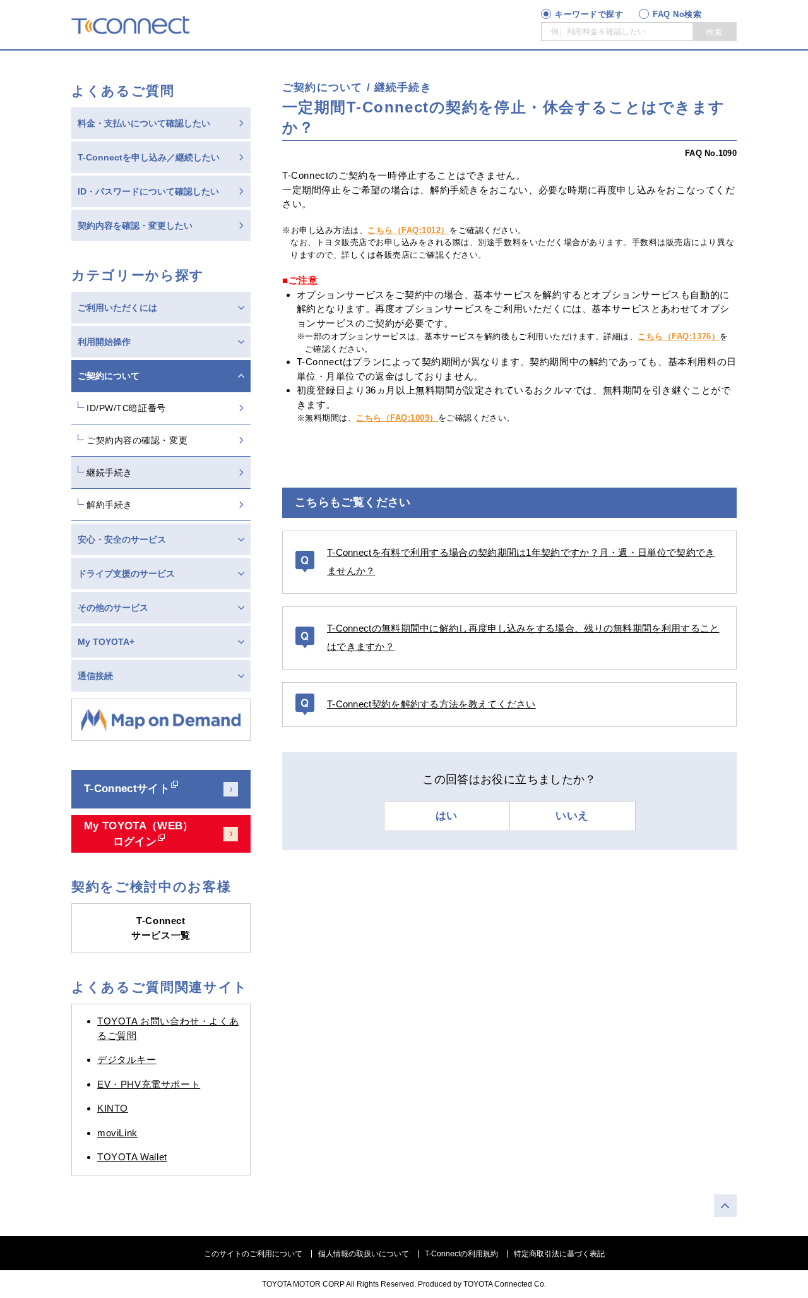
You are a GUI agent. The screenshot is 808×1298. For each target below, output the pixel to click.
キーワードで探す (589, 14)
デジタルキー (127, 1059)
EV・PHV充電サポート (148, 1084)
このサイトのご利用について (253, 1254)
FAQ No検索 (677, 14)
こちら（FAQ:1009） (397, 418)
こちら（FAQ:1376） (679, 336)
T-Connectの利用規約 (461, 1254)
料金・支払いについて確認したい (144, 123)
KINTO (112, 1108)
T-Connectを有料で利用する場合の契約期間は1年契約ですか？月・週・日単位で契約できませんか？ (521, 561)
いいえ (572, 816)
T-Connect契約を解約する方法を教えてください (431, 704)
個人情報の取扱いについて (363, 1254)
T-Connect (130, 24)
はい (447, 816)
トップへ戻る (725, 1205)
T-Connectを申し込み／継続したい (149, 157)
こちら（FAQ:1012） (408, 230)
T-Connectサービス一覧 (161, 927)
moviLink (117, 1132)
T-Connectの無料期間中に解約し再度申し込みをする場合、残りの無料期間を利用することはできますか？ (523, 637)
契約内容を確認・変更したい (135, 225)
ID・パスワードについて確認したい (148, 191)
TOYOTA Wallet (132, 1156)
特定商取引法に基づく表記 (559, 1254)
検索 (714, 32)
